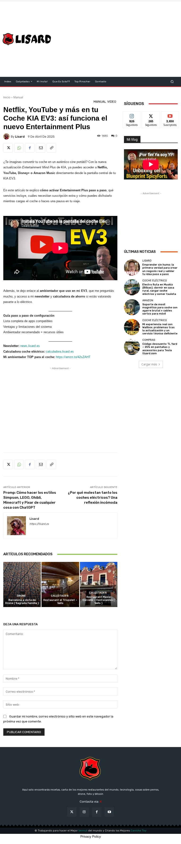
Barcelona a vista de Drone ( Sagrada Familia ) (22, 602)
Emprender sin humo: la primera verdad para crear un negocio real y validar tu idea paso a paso (159, 269)
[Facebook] (29, 148)
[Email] (40, 148)
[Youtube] (109, 812)
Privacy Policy (90, 836)
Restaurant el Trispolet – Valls (60, 602)
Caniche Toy (138, 830)
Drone (21, 596)
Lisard (147, 260)
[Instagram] (84, 812)
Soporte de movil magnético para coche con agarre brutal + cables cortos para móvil (159, 309)
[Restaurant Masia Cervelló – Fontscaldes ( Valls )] (98, 584)
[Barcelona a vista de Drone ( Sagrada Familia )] (22, 584)
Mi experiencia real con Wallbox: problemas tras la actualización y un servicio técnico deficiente (159, 329)
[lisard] (7, 136)
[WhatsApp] (19, 148)
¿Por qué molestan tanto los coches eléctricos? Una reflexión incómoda (92, 497)
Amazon (147, 300)
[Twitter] (8, 148)
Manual (18, 97)
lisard (20, 136)
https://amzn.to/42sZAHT (73, 357)
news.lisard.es (30, 346)
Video (111, 101)
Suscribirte (170, 115)
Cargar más (149, 364)
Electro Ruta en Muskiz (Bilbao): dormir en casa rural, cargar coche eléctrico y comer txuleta (159, 289)
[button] (172, 81)
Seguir (132, 115)
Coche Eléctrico (154, 280)
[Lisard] (27, 39)
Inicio (6, 97)
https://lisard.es (39, 524)
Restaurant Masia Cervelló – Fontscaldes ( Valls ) (98, 600)
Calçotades (60, 596)
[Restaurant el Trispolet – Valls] (60, 584)
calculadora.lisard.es (60, 351)
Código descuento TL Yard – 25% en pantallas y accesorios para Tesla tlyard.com (159, 348)
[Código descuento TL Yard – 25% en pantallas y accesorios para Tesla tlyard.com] (132, 347)
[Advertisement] (119, 39)
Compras (148, 340)
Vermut (82, 830)
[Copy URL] (51, 148)
